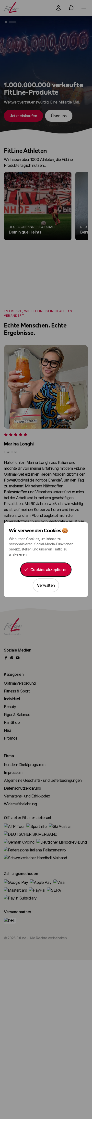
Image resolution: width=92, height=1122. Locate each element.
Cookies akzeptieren (48, 569)
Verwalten (46, 585)
